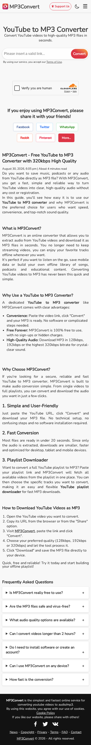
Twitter (44, 127)
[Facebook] (35, 726)
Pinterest (45, 138)
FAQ (65, 732)
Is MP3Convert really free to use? (36, 592)
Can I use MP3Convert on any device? (39, 665)
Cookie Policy (45, 713)
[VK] (55, 726)
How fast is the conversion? (31, 679)
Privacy (42, 732)
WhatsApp (67, 127)
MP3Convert (25, 738)
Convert (79, 53)
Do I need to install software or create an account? (40, 650)
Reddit (24, 138)
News (14, 732)
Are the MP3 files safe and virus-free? (39, 606)
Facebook (23, 127)
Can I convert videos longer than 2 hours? (42, 633)
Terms (54, 732)
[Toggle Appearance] (77, 6)
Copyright (27, 732)
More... (66, 138)
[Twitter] (45, 726)
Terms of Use (54, 62)
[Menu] (85, 6)
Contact (76, 732)
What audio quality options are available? (42, 620)
